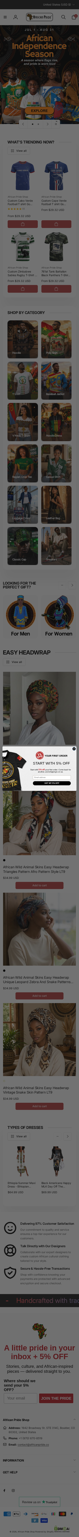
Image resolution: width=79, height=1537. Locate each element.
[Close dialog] (74, 748)
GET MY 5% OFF (51, 783)
